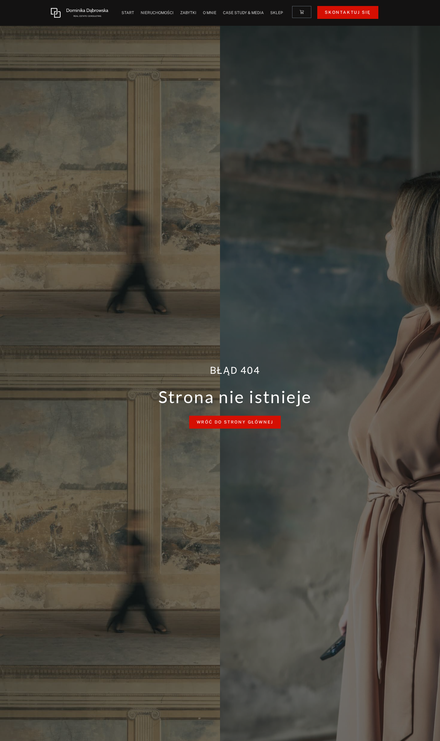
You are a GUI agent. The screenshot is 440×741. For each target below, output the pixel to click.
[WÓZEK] (301, 12)
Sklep (276, 12)
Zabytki (188, 12)
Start (128, 12)
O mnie (209, 12)
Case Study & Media (243, 12)
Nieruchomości (157, 12)
